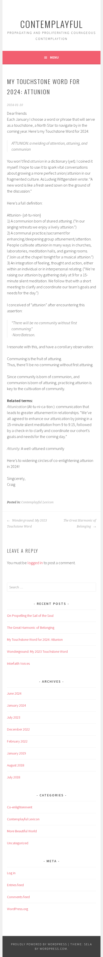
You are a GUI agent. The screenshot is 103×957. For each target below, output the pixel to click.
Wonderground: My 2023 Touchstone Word (27, 523)
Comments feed (18, 897)
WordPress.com (53, 949)
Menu (54, 57)
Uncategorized (17, 843)
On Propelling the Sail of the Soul (30, 615)
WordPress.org (17, 909)
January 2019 (16, 753)
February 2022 (17, 741)
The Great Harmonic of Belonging (80, 523)
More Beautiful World (22, 831)
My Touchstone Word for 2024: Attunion (35, 639)
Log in (11, 873)
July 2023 (13, 717)
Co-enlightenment (19, 807)
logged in (35, 562)
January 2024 (16, 705)
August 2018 (15, 765)
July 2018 (13, 777)
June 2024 (14, 693)
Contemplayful (51, 23)
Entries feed (15, 885)
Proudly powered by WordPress (39, 944)
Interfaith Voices (18, 663)
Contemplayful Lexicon (37, 502)
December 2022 (18, 729)
